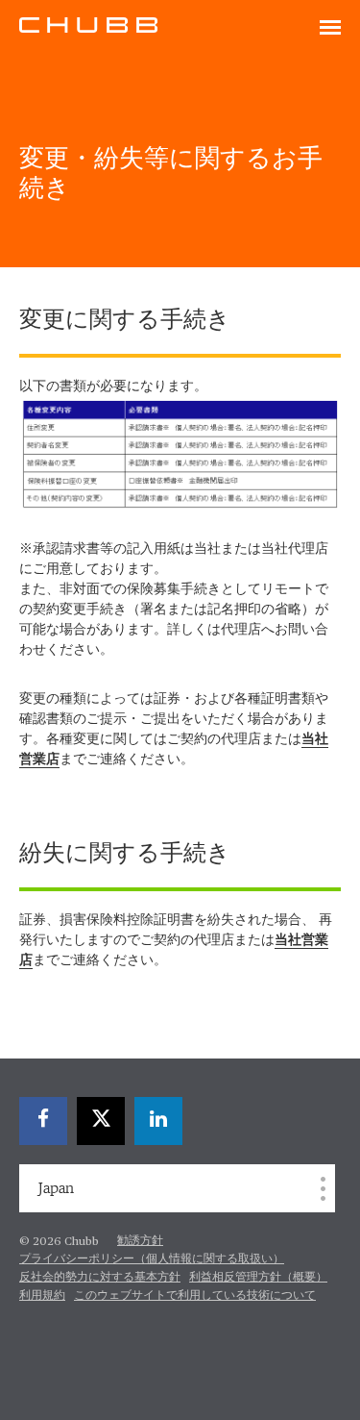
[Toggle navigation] (330, 28)
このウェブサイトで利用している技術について (195, 1296)
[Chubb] (88, 24)
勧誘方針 (140, 1241)
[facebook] (43, 1121)
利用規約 (42, 1296)
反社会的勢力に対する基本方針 (99, 1277)
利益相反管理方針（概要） (258, 1277)
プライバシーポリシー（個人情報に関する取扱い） (151, 1259)
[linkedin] (158, 1121)
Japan (56, 1188)
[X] (101, 1121)
